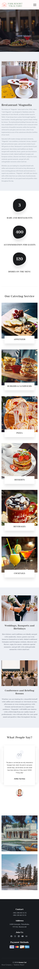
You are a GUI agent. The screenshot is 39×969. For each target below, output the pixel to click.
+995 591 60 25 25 (19, 915)
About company (7, 965)
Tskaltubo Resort (19, 965)
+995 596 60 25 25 (19, 913)
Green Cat (22, 962)
